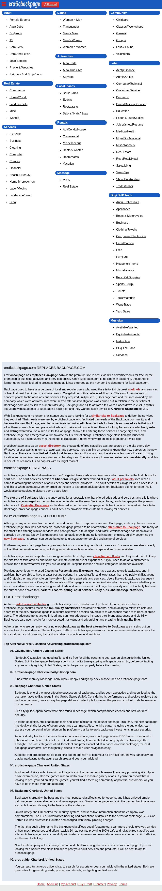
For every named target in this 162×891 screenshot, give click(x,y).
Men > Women (72, 40)
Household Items (127, 263)
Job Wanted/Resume (129, 124)
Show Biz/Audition (127, 179)
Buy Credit (85, 884)
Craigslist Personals (35, 505)
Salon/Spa (122, 172)
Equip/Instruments (128, 334)
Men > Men (70, 33)
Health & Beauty (19, 174)
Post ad (51, 4)
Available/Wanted (127, 327)
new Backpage (14, 538)
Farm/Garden (125, 243)
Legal (12, 202)
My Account (68, 884)
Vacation (68, 163)
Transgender (71, 26)
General (121, 33)
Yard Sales (123, 311)
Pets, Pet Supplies (128, 277)
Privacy (112, 884)
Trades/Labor (124, 186)
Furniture (122, 256)
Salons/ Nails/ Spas (75, 113)
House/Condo (18, 97)
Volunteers (123, 53)
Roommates (71, 157)
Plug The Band (125, 348)
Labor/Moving (18, 188)
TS (11, 40)
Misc (12, 111)
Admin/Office (124, 76)
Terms (123, 884)
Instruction (123, 341)
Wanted (14, 117)
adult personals (123, 479)
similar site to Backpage (107, 415)
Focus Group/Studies (130, 117)
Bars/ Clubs (70, 93)
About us (52, 884)
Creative (14, 161)
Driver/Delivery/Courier (131, 104)
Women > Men (72, 19)
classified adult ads (106, 556)
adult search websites (31, 604)
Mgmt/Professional (128, 138)
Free (119, 249)
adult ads (134, 389)
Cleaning (15, 147)
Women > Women (74, 47)
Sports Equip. (125, 284)
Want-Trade (123, 304)
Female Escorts (19, 19)
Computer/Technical (129, 83)
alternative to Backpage (124, 527)
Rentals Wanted (73, 150)
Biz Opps (15, 133)
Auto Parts (69, 63)
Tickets (120, 291)
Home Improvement (22, 181)
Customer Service (128, 90)
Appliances (123, 209)
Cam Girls (16, 47)
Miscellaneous (72, 143)
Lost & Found (124, 47)
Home (41, 884)
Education (122, 111)
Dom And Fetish (19, 53)
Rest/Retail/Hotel (127, 158)
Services (68, 76)
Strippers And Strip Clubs (25, 74)
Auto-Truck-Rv (72, 70)
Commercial (17, 90)
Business (15, 140)
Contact (99, 884)
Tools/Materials (126, 297)
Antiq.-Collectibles (127, 202)
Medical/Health (125, 131)
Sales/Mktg (123, 165)
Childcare (122, 19)
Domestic (122, 97)
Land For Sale (18, 104)
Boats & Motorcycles (129, 215)
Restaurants (71, 106)
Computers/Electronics (131, 236)
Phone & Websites (21, 67)
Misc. (66, 179)
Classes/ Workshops (129, 26)
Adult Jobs (16, 26)
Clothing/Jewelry (127, 229)
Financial (15, 168)
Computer (15, 154)
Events (67, 99)
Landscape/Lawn (20, 195)
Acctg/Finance (125, 70)
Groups (121, 40)
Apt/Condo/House (74, 129)
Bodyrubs (15, 33)
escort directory (50, 445)
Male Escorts (18, 60)
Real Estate (70, 186)
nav (4, 4)
